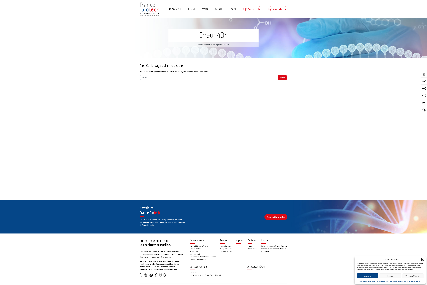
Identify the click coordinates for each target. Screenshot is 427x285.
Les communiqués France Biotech (274, 246)
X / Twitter (426, 95)
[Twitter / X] (151, 275)
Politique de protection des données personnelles (374, 281)
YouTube (426, 102)
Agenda (205, 9)
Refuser (390, 276)
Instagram (426, 88)
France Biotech (195, 249)
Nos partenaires (226, 249)
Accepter (367, 276)
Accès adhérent (279, 9)
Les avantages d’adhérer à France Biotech (205, 275)
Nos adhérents (225, 246)
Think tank (194, 251)
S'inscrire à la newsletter (276, 217)
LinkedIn (426, 81)
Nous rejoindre (254, 9)
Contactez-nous (426, 74)
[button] (422, 259)
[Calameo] (160, 275)
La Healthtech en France (199, 246)
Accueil (200, 44)
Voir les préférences (413, 276)
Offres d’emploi (226, 251)
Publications (252, 249)
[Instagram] (146, 275)
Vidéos (250, 246)
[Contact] (165, 275)
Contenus (219, 9)
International (195, 254)
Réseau (191, 9)
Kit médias (265, 251)
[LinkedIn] (141, 275)
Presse (233, 9)
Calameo (426, 110)
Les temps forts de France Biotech (203, 257)
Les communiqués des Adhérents (273, 249)
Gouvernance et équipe (198, 259)
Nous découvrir (174, 9)
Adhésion (193, 272)
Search (282, 77)
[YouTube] (156, 275)
